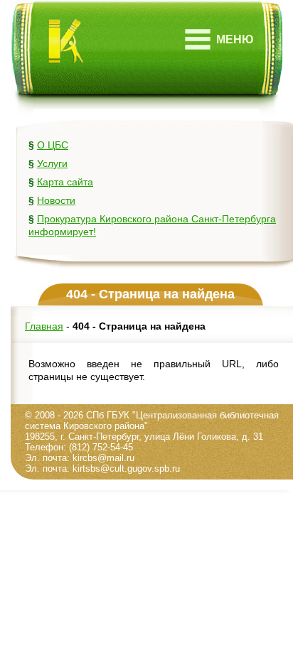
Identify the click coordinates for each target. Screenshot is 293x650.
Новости (56, 200)
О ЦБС (52, 145)
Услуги (52, 163)
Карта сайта (65, 182)
